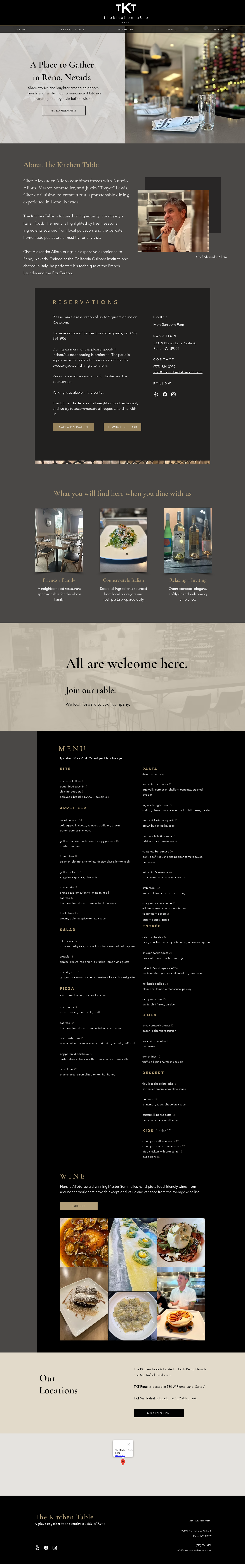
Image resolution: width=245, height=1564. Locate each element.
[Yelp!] (156, 394)
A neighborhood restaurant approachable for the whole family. (59, 593)
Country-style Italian (123, 580)
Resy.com (60, 322)
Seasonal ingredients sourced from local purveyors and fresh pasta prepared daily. (123, 593)
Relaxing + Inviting (188, 580)
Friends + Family (59, 580)
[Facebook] (165, 394)
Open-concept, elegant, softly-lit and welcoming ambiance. (188, 593)
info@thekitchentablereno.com (194, 1550)
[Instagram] (173, 394)
